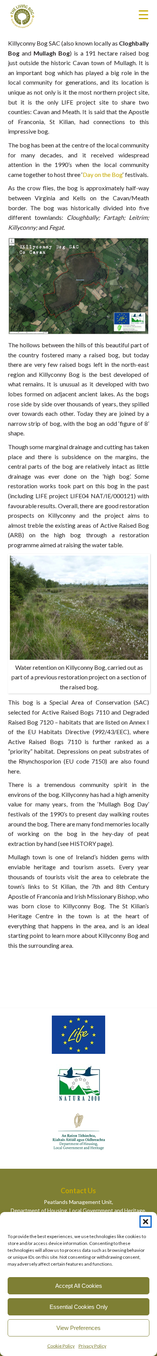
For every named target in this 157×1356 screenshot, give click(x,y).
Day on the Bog (103, 174)
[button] (145, 1221)
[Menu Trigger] (143, 14)
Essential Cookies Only (79, 1307)
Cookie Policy (61, 1346)
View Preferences (78, 1328)
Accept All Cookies (78, 1285)
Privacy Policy (92, 1346)
